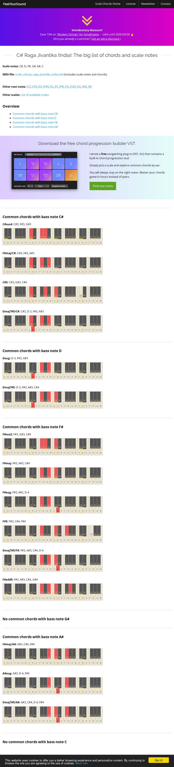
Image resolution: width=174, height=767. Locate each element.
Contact (166, 4)
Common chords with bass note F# (35, 122)
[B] (90, 87)
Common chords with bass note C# (35, 114)
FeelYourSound (14, 4)
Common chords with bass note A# (35, 127)
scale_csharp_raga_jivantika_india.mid (39, 74)
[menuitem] (15, 4)
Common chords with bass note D (34, 118)
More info (82, 763)
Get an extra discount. (105, 39)
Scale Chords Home (107, 4)
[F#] (61, 87)
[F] (56, 87)
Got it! (159, 760)
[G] (67, 87)
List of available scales (35, 95)
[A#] (84, 87)
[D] (40, 87)
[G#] (73, 87)
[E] (51, 87)
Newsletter (148, 4)
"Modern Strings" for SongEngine (78, 34)
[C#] (34, 87)
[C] (28, 87)
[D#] (46, 87)
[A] (78, 87)
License (131, 4)
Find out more (103, 186)
